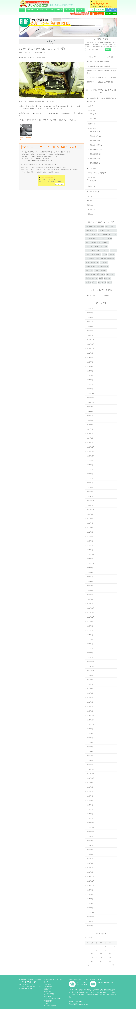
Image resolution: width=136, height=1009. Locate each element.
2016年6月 (90, 850)
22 (105, 957)
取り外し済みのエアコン (92, 262)
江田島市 (89, 209)
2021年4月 (90, 590)
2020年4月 (90, 644)
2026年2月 (90, 330)
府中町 (92, 114)
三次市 (89, 196)
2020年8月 (90, 626)
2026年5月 (90, 317)
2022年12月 (90, 501)
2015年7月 (90, 899)
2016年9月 (90, 836)
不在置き (104, 254)
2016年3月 (90, 863)
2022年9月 (90, 514)
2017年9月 (90, 782)
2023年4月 (90, 483)
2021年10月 (90, 563)
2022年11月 (90, 505)
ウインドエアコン (111, 230)
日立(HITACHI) (101, 274)
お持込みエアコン (36, 57)
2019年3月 (90, 702)
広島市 (44, 52)
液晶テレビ (107, 278)
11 (87, 954)
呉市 (89, 106)
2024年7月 (90, 416)
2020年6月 (90, 635)
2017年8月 (90, 787)
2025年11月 (90, 344)
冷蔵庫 (97, 258)
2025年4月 (90, 375)
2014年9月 (90, 921)
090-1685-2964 (108, 6)
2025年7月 (90, 362)
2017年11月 (90, 773)
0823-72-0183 (100, 4)
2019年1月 (90, 711)
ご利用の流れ (40, 9)
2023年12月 (90, 447)
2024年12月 (90, 393)
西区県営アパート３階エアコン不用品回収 (100, 82)
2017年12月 (90, 769)
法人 (97, 278)
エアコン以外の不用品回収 (111, 10)
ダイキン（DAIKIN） (102, 242)
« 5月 (88, 965)
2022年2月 (90, 545)
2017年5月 (90, 800)
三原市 (90, 101)
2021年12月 (90, 554)
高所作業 (109, 282)
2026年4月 (90, 322)
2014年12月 (90, 912)
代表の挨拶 (30, 9)
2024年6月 (90, 420)
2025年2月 (90, 384)
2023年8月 (90, 465)
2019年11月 (90, 666)
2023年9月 (90, 460)
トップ (22, 9)
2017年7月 (90, 791)
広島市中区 (93, 131)
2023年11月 (90, 451)
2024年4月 (90, 429)
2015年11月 (90, 881)
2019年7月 (90, 684)
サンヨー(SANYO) (107, 238)
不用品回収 (111, 254)
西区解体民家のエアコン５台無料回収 (99, 66)
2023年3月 (90, 487)
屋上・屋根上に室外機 (102, 266)
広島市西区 (93, 163)
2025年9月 (90, 353)
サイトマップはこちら (51, 1006)
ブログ (91, 9)
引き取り (44, 57)
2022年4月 (90, 536)
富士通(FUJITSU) (90, 266)
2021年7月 (90, 577)
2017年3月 (90, 809)
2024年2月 (90, 438)
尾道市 (90, 124)
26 (92, 961)
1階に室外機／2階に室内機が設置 (95, 226)
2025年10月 (90, 348)
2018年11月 (90, 720)
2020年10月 (90, 617)
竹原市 (89, 214)
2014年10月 (90, 917)
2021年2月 (90, 599)
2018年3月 (90, 756)
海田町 (92, 118)
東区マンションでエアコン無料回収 (98, 62)
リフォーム (113, 250)
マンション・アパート (103, 250)
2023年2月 (90, 492)
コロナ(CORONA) (90, 238)
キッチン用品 (112, 234)
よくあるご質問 (69, 9)
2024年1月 (90, 442)
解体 (99, 282)
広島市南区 (93, 140)
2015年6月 (90, 903)
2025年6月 (90, 366)
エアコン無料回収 (103, 234)
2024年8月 (90, 411)
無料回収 (88, 282)
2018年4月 (90, 751)
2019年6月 (90, 688)
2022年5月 (90, 532)
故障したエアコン (90, 274)
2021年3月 (90, 594)
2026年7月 (90, 308)
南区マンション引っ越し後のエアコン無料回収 (101, 77)
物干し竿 (94, 282)
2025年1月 (90, 389)
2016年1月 (90, 872)
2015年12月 (90, 876)
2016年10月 (90, 832)
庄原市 (89, 205)
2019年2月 (90, 706)
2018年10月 (90, 724)
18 (87, 957)
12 (92, 954)
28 (101, 961)
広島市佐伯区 (94, 136)
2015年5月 (90, 908)
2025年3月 (90, 380)
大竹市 (89, 200)
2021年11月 (90, 559)
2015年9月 (90, 890)
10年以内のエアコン (91, 230)
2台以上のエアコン (110, 226)
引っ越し (96, 270)
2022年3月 (90, 541)
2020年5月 (90, 639)
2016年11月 (90, 827)
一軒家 (87, 254)
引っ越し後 (104, 270)
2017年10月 (90, 778)
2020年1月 (90, 657)
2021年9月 (90, 568)
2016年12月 (90, 823)
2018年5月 (90, 747)
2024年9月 (90, 407)
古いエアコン (104, 262)
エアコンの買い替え (91, 234)
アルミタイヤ (101, 230)
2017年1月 (90, 818)
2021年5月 (90, 586)
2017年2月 (90, 814)
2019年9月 (90, 675)
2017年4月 (90, 805)
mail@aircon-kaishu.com (100, 2)
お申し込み (80, 9)
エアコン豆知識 (92, 191)
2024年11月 (90, 398)
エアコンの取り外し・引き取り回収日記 (99, 98)
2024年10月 (90, 402)
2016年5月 (90, 854)
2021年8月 (90, 572)
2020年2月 (90, 653)
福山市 (90, 186)
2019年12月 (90, 662)
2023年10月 (90, 456)
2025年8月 (90, 357)
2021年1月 (90, 603)
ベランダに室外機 (90, 250)
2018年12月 (90, 715)
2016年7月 (90, 845)
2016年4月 (90, 858)
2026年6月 (90, 313)
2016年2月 (90, 867)
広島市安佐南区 (95, 149)
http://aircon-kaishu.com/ (26, 984)
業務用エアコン (90, 278)
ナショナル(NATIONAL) (92, 246)
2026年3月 (90, 326)
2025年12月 (90, 339)
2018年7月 (90, 738)
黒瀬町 (92, 181)
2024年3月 (90, 433)
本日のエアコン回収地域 (96, 173)
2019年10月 (90, 671)
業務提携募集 (100, 9)
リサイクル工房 (25, 52)
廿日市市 (91, 168)
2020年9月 (90, 621)
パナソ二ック (103, 246)
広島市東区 (93, 158)
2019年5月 (90, 693)
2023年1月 (90, 496)
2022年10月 (90, 509)
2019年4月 (90, 697)
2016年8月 (90, 841)
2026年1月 (90, 335)
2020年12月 (90, 608)
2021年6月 (90, 581)
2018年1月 (90, 764)
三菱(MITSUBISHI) (96, 254)
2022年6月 (90, 527)
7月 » (114, 965)
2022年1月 (90, 550)
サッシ (98, 238)
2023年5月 (90, 478)
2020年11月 (90, 612)
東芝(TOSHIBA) (110, 274)
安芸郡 (90, 110)
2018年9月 (90, 729)
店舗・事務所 (89, 270)
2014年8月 (90, 926)
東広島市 (91, 177)
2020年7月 (90, 630)
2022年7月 (90, 523)
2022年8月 (90, 518)
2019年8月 (90, 679)
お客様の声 (58, 9)
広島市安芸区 (94, 154)
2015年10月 (90, 885)
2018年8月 (90, 733)
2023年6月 (90, 474)
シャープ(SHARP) (91, 242)
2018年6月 (90, 742)
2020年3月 (90, 648)
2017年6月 (90, 796)
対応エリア (49, 9)
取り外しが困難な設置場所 (108, 258)
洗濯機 (101, 278)
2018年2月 (90, 760)
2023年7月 (90, 469)
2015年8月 (90, 894)
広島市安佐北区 (95, 145)
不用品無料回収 (90, 258)
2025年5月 (90, 371)
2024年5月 (90, 424)
